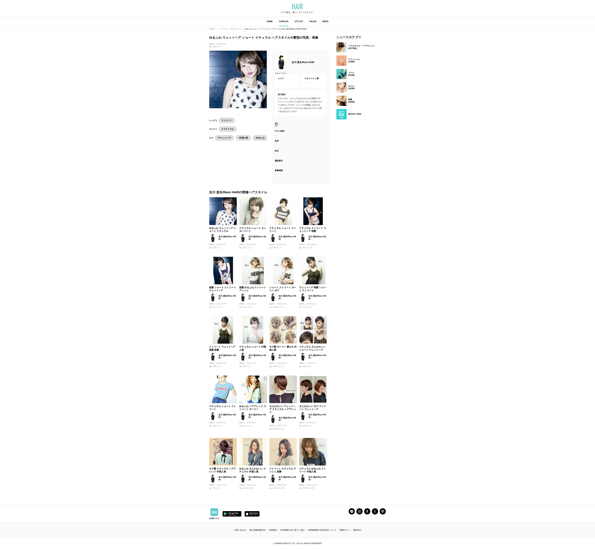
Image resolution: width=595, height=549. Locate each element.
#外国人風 (243, 138)
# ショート (227, 120)
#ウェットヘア (224, 138)
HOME (270, 21)
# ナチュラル (228, 129)
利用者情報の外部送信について (322, 530)
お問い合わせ (240, 530)
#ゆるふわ (260, 138)
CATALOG (283, 21)
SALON (312, 21)
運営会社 (357, 530)
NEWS (325, 21)
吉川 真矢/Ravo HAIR (303, 62)
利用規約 (273, 530)
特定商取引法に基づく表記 (292, 530)
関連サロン (345, 530)
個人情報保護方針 (257, 530)
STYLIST (299, 21)
